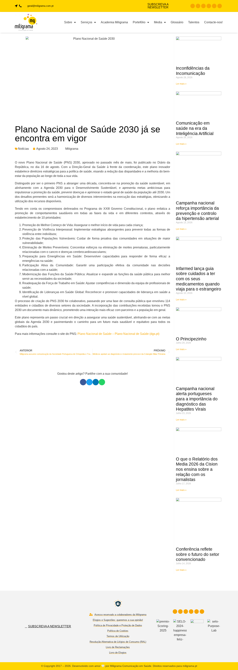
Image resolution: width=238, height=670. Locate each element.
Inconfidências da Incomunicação (193, 71)
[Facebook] (192, 6)
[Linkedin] (203, 6)
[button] (83, 382)
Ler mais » (181, 83)
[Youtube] (209, 6)
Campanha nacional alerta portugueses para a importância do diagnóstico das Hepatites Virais (197, 399)
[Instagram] (198, 6)
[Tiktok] (214, 6)
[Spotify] (219, 6)
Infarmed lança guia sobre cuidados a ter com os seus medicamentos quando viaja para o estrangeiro (198, 279)
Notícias (23, 148)
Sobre (68, 22)
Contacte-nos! (213, 22)
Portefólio (139, 22)
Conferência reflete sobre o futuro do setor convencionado (197, 554)
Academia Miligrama (114, 22)
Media (158, 22)
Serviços (86, 22)
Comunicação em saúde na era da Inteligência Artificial (194, 128)
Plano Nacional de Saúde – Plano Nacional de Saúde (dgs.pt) (118, 333)
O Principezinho (191, 338)
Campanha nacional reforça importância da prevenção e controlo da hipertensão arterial (197, 211)
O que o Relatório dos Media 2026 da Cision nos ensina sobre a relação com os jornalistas (197, 469)
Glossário (177, 22)
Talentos (193, 22)
